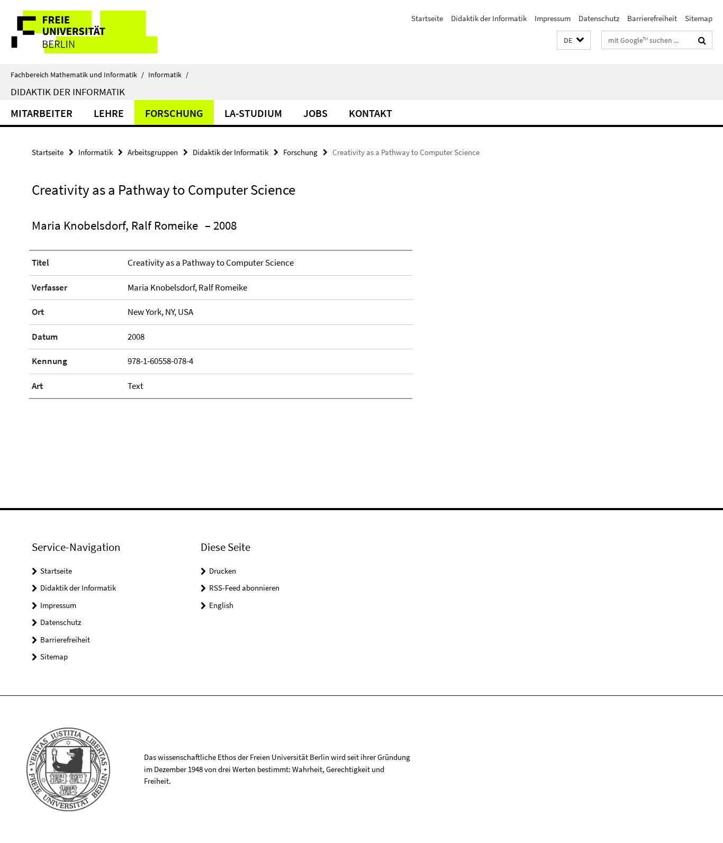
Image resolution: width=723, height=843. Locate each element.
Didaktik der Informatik (489, 18)
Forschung (174, 113)
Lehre (109, 113)
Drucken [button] (222, 571)
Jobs (315, 113)
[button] (574, 40)
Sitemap (698, 18)
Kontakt (370, 113)
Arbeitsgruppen (153, 152)
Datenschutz (599, 18)
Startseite (427, 18)
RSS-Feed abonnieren (244, 588)
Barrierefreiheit (652, 18)
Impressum (553, 18)
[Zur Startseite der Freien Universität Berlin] (88, 32)
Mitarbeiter (42, 113)
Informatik (168, 74)
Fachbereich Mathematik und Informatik (77, 74)
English (221, 605)
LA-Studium (253, 113)
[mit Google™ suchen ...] (702, 40)
